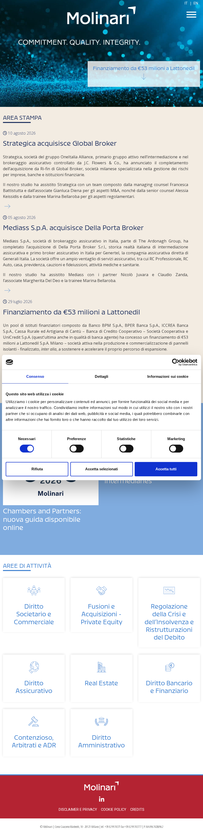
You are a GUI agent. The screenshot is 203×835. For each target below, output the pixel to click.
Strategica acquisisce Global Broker (60, 141)
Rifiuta (37, 469)
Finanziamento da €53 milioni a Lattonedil (144, 67)
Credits (137, 810)
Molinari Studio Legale (101, 15)
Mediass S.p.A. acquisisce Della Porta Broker (73, 226)
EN (196, 3)
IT (186, 3)
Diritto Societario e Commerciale (34, 612)
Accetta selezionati (101, 469)
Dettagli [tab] (101, 376)
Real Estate (101, 681)
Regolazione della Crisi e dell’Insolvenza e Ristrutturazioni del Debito (169, 620)
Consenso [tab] (35, 376)
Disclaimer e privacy (78, 810)
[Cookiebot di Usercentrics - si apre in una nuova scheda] (175, 362)
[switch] (77, 449)
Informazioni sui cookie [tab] (167, 376)
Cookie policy (113, 810)
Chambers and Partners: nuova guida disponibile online (42, 517)
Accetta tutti (166, 469)
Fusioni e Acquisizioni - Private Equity (101, 612)
